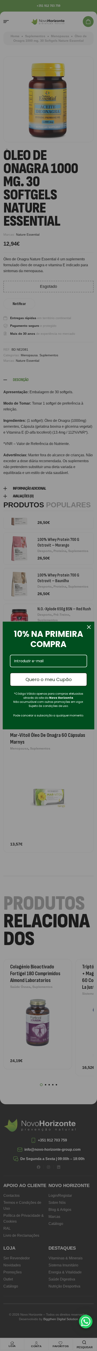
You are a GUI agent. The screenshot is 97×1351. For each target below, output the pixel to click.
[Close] (88, 627)
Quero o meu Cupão (48, 679)
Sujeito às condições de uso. (49, 706)
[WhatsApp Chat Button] (85, 1321)
